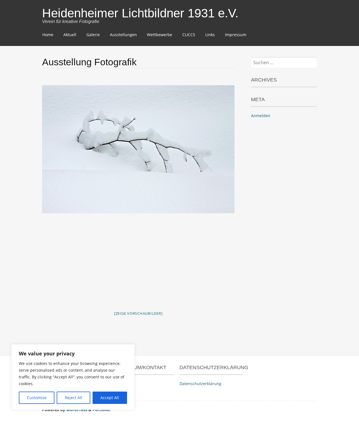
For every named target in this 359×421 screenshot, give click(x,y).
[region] (73, 377)
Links (210, 34)
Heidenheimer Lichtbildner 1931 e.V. (140, 13)
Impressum (235, 34)
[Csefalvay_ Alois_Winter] (138, 149)
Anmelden (260, 115)
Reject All (73, 397)
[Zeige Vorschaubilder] (138, 313)
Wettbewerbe (159, 34)
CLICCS (188, 34)
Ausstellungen (123, 34)
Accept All (109, 397)
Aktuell (69, 34)
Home (47, 34)
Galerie (93, 34)
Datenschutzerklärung (200, 383)
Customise (37, 397)
